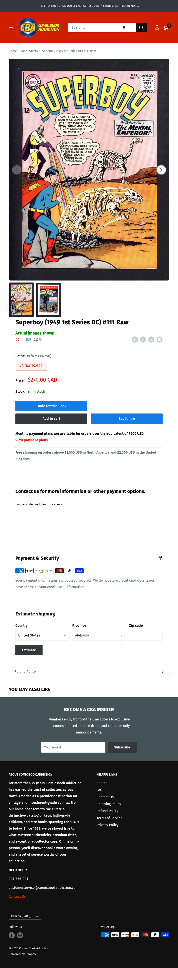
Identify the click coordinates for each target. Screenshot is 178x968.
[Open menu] (11, 27)
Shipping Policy (109, 804)
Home (13, 51)
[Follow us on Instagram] (20, 935)
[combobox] (102, 27)
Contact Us (105, 797)
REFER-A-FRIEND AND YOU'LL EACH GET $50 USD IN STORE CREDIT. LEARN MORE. (89, 5)
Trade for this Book (51, 406)
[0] (165, 27)
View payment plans (31, 440)
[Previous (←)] (16, 169)
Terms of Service (109, 818)
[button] (124, 27)
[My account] (157, 27)
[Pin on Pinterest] (143, 339)
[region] (89, 170)
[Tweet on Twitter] (151, 339)
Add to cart (51, 419)
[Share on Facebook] (135, 339)
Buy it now (127, 419)
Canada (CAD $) (21, 916)
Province (79, 625)
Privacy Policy (108, 825)
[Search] (141, 27)
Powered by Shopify (22, 954)
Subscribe (122, 747)
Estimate (29, 650)
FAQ (99, 790)
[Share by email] (160, 339)
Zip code (136, 625)
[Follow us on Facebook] (12, 935)
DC (17, 339)
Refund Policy (25, 671)
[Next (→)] (161, 169)
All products (29, 51)
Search (102, 783)
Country (21, 625)
